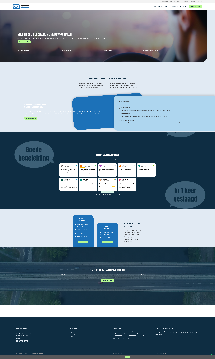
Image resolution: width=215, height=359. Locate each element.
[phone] (27, 341)
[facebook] (20, 341)
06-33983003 (181, 1)
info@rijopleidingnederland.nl (196, 1)
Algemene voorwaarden (117, 353)
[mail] (25, 341)
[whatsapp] (22, 341)
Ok (127, 356)
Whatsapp (171, 1)
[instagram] (17, 341)
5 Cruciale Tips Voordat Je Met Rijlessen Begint (124, 339)
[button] (183, 6)
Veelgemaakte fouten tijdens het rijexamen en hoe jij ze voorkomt (128, 333)
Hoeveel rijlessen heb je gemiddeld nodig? (123, 331)
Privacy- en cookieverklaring (161, 353)
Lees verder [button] (63, 188)
